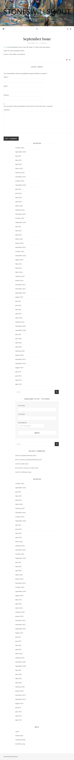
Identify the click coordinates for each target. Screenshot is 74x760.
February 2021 (20, 322)
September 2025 (20, 152)
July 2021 (18, 301)
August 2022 (19, 260)
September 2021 (20, 293)
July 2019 (18, 372)
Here (5, 47)
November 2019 (20, 359)
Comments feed (20, 740)
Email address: (22, 422)
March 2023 (19, 239)
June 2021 (18, 305)
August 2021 (19, 297)
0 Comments (43, 43)
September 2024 (20, 185)
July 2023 (18, 226)
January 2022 (19, 280)
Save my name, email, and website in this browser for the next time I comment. (28, 106)
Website (6, 95)
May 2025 (18, 160)
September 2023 (20, 222)
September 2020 (20, 330)
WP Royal (15, 756)
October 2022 (19, 251)
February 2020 (20, 351)
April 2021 (18, 314)
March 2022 (19, 272)
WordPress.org (20, 744)
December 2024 (20, 177)
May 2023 (18, 231)
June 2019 (18, 376)
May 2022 (18, 264)
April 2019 (18, 384)
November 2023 (20, 214)
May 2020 (18, 343)
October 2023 (19, 218)
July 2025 (18, 156)
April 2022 (18, 268)
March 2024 (19, 206)
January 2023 (19, 243)
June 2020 (18, 338)
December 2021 (20, 284)
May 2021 (18, 309)
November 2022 (20, 247)
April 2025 (18, 164)
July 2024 (18, 189)
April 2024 (18, 201)
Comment (7, 110)
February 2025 (20, 172)
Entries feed (19, 735)
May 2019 (18, 380)
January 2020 (19, 355)
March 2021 (19, 318)
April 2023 (18, 235)
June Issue (25, 464)
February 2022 (20, 276)
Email (6, 86)
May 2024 (18, 197)
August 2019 (19, 367)
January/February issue (29, 455)
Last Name (21, 414)
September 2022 (20, 255)
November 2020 (20, 326)
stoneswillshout (37, 11)
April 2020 (18, 347)
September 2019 (20, 363)
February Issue (26, 472)
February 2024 (20, 210)
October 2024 (19, 181)
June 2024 (18, 193)
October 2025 (19, 148)
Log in (17, 731)
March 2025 (19, 168)
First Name (21, 405)
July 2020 (18, 334)
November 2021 (20, 289)
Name (6, 77)
